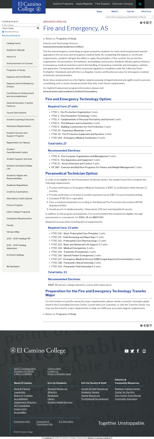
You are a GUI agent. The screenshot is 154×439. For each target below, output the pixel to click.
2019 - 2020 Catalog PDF (19, 238)
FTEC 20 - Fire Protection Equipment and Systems (77, 134)
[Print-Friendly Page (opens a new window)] (147, 22)
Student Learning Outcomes (20, 119)
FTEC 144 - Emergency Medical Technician (73, 137)
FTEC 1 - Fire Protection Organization (70, 112)
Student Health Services (60, 402)
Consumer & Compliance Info (44, 423)
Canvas (130, 11)
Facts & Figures (22, 389)
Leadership (19, 392)
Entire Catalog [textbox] (8, 25)
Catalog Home (13, 43)
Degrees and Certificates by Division (20, 85)
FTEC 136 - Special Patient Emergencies (72, 255)
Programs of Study (16, 70)
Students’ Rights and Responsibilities (17, 177)
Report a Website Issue (59, 374)
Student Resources (57, 389)
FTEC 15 (64, 198)
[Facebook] (138, 351)
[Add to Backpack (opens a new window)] (141, 22)
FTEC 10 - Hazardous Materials (67, 130)
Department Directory (25, 402)
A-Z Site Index (66, 421)
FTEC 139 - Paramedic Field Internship (71, 266)
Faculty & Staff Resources (94, 389)
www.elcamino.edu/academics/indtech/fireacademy (70, 91)
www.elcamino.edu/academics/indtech (63, 46)
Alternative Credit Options (19, 198)
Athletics (52, 392)
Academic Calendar (16, 50)
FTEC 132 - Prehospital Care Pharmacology (74, 240)
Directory (146, 11)
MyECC (115, 11)
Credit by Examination (17, 192)
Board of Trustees (23, 395)
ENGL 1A (83, 217)
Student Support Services (19, 159)
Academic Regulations (17, 185)
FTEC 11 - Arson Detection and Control (71, 163)
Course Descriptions (16, 112)
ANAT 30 (53, 285)
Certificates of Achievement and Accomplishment (20, 95)
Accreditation (21, 399)
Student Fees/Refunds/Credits (17, 151)
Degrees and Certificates (19, 77)
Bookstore (53, 395)
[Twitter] (132, 351)
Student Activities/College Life (19, 167)
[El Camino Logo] (37, 348)
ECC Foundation (22, 405)
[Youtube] (126, 351)
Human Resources (90, 395)
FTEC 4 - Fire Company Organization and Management (80, 156)
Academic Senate (90, 392)
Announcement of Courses (20, 63)
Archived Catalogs (15, 255)
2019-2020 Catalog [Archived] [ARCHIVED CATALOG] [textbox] (126, 17)
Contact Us (53, 371)
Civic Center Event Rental (128, 395)
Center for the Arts (125, 392)
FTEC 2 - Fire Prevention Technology (70, 115)
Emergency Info (22, 421)
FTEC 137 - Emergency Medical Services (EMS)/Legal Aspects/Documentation (92, 259)
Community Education (126, 399)
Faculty (10, 225)
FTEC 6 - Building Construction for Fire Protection (77, 126)
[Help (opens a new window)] (150, 22)
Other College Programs (18, 212)
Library (51, 399)
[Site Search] (140, 4)
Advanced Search (11, 35)
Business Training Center (127, 389)
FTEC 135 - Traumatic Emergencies (70, 251)
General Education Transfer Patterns (20, 104)
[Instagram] (144, 351)
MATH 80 (98, 217)
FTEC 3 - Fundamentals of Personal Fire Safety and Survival (82, 119)
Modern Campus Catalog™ (100, 438)
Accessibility (20, 412)
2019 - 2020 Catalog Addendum (16, 247)
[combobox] (130, 17)
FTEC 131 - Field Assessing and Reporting (73, 237)
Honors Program (15, 205)
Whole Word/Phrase (12, 32)
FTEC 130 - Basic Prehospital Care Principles (74, 233)
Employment (20, 409)
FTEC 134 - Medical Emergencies (68, 248)
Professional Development (95, 399)
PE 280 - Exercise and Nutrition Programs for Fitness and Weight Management (93, 167)
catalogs (48, 438)
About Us (11, 56)
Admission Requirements (19, 126)
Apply (99, 11)
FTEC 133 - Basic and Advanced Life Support (74, 244)
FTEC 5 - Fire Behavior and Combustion (72, 123)
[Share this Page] (144, 22)
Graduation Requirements (19, 218)
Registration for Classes (18, 142)
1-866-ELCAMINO (23, 374)
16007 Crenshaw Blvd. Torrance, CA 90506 (25, 370)
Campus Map (13, 232)
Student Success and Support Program (17, 134)
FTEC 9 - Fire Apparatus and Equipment (72, 160)
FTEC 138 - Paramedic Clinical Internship (72, 262)
